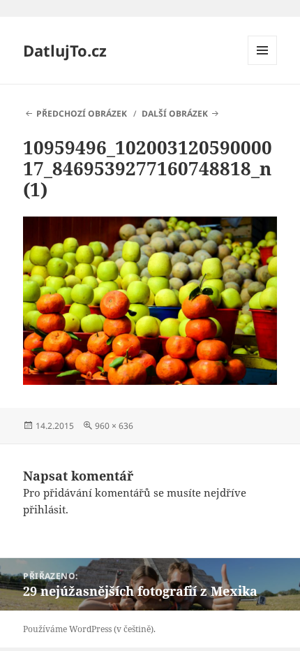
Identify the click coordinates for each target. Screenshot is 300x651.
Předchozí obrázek (81, 113)
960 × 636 (114, 426)
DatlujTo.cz (65, 50)
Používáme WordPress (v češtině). (89, 629)
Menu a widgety (262, 64)
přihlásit (44, 509)
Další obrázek (175, 113)
